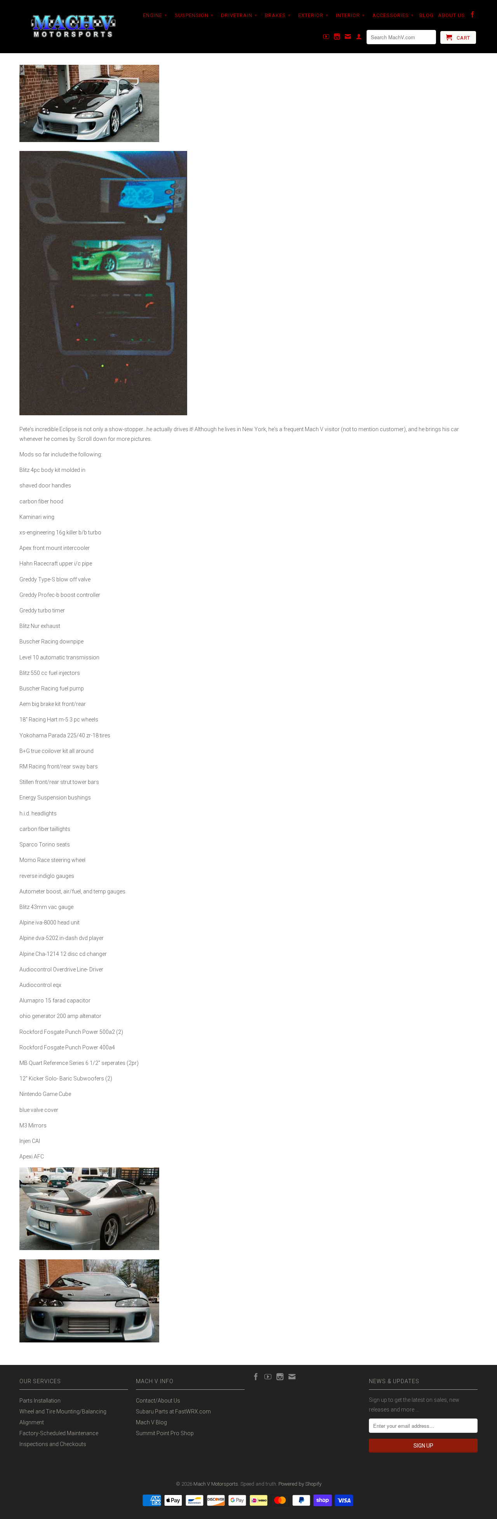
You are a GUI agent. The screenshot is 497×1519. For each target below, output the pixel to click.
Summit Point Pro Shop (165, 1433)
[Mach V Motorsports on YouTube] (326, 38)
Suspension (194, 15)
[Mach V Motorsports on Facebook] (472, 16)
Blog (426, 15)
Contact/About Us (158, 1401)
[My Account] (359, 38)
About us (451, 15)
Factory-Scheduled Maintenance (58, 1433)
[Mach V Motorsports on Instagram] (337, 38)
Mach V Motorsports (215, 1484)
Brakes (278, 15)
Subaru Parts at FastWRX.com (173, 1411)
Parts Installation (40, 1401)
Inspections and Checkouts (52, 1444)
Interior (350, 15)
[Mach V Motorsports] (73, 26)
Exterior (313, 15)
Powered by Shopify (299, 1484)
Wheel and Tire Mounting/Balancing (62, 1411)
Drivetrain (239, 15)
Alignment (31, 1422)
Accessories (393, 15)
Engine (155, 15)
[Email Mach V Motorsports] (348, 38)
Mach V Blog (151, 1422)
